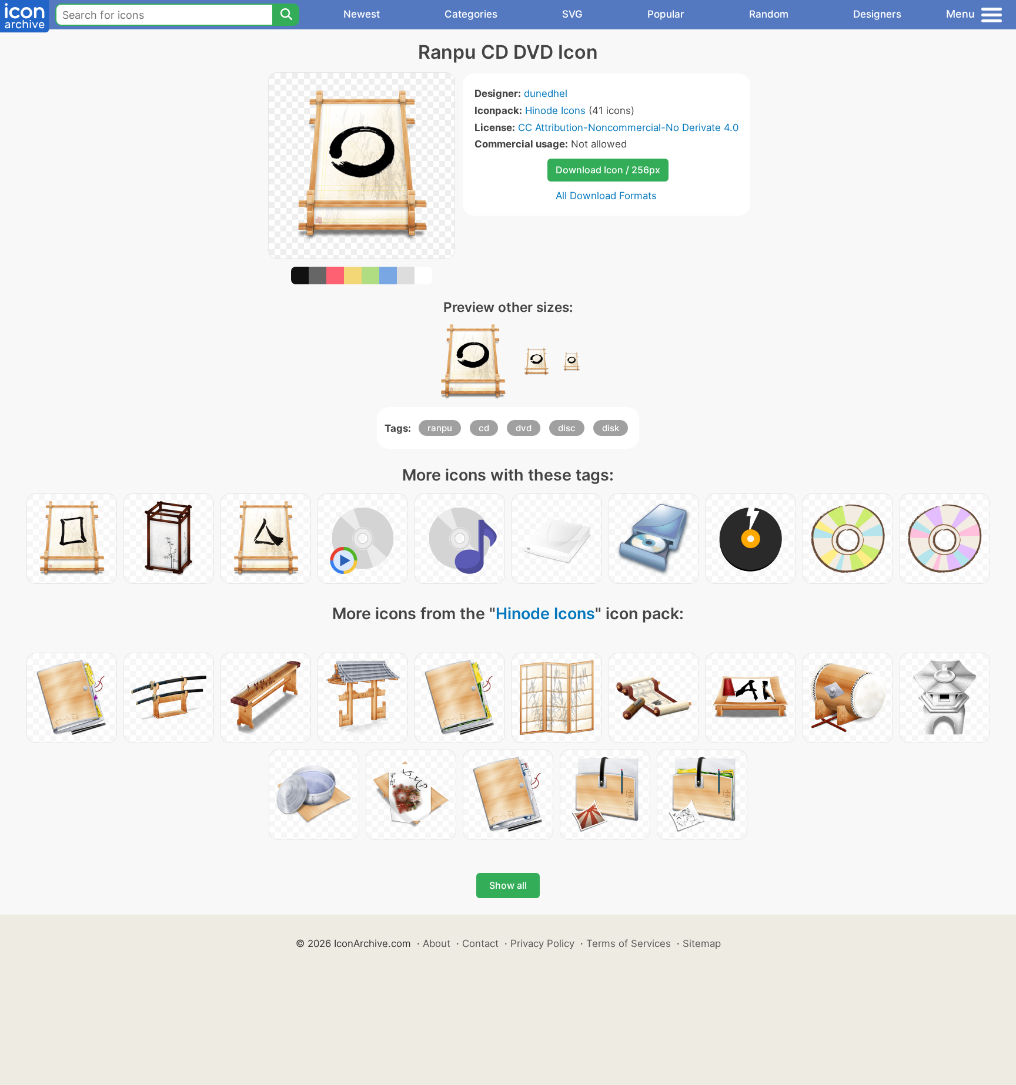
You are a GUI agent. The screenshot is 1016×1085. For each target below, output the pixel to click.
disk (610, 428)
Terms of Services (628, 943)
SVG (572, 14)
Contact (480, 943)
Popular (665, 14)
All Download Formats (606, 195)
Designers (877, 14)
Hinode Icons (555, 110)
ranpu (439, 428)
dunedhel (545, 93)
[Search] (285, 15)
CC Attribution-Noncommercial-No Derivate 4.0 (628, 127)
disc (567, 428)
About (436, 943)
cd (484, 428)
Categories (470, 14)
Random (768, 14)
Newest (361, 14)
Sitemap (702, 943)
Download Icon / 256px (608, 170)
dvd (524, 428)
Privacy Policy (542, 943)
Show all (508, 885)
